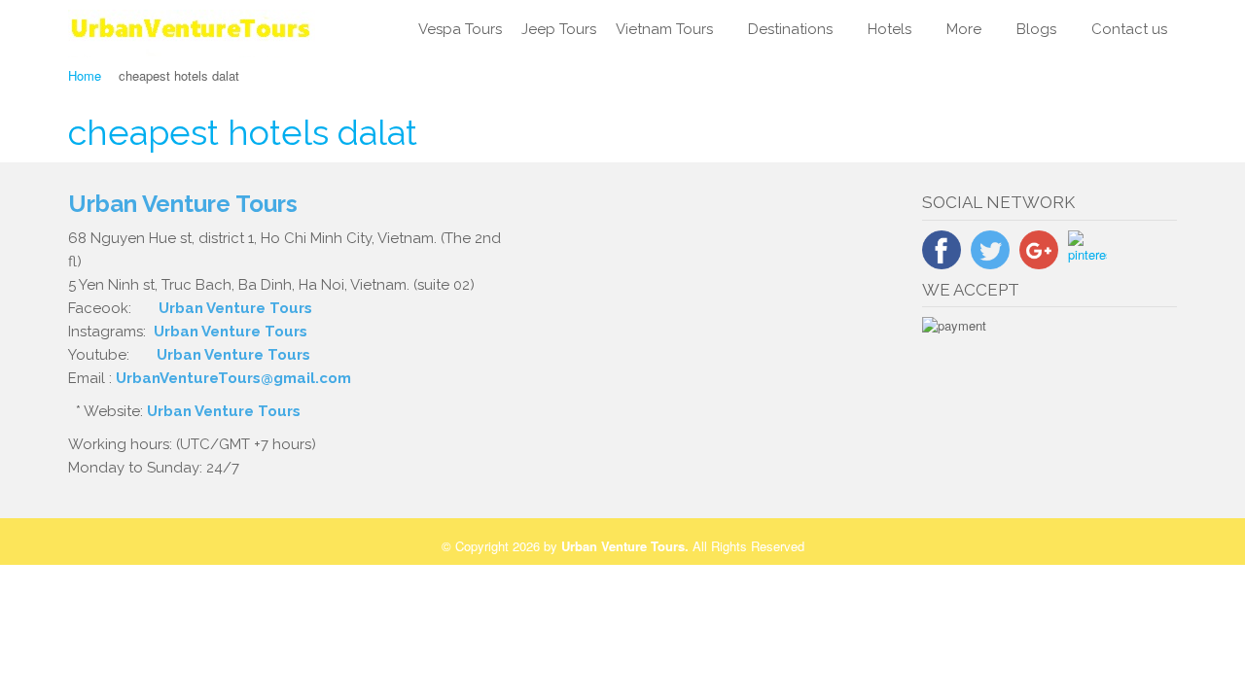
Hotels (889, 29)
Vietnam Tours (664, 29)
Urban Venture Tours (235, 308)
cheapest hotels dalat (242, 132)
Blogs (1036, 29)
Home (84, 75)
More (963, 29)
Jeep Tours (558, 29)
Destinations (790, 29)
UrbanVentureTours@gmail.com (233, 378)
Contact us (1129, 29)
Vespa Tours (460, 29)
